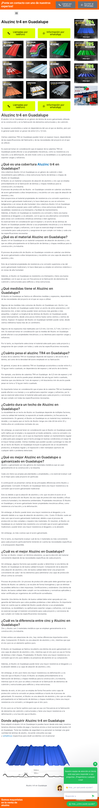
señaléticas (7, 736)
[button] (16, 13)
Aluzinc (43, 164)
